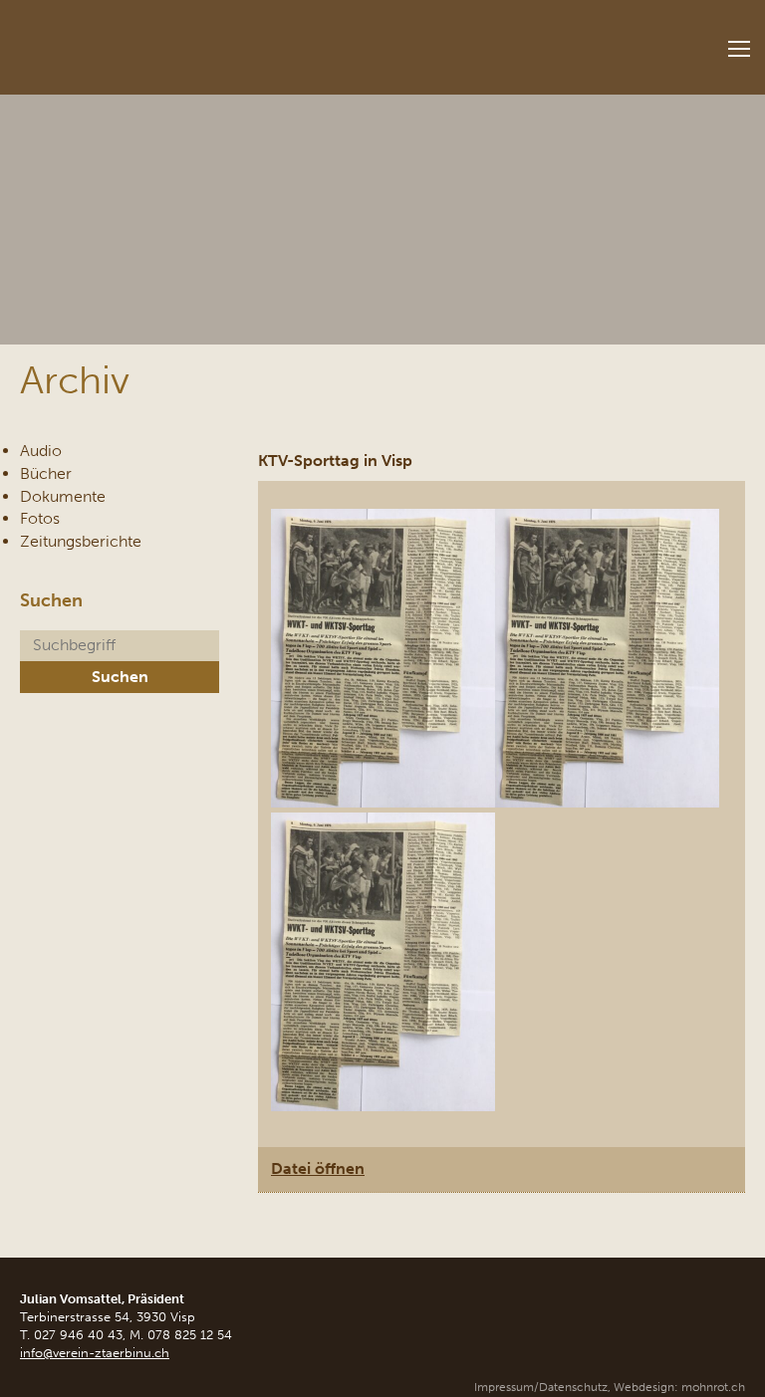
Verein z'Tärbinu (149, 41)
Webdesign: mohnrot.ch (679, 1387)
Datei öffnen (318, 1168)
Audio (41, 450)
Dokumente (63, 496)
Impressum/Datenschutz (541, 1387)
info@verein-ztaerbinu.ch (94, 1352)
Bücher (46, 473)
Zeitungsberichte (80, 541)
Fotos (40, 518)
